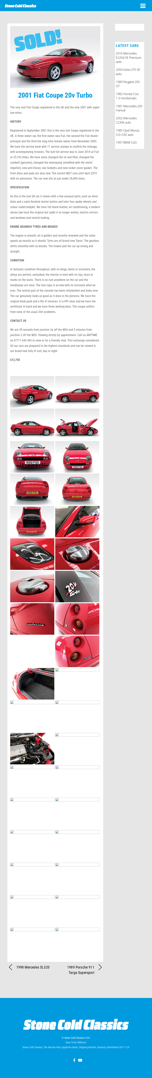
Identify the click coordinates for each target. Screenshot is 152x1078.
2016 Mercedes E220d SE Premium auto (128, 57)
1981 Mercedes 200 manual (129, 108)
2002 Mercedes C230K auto (126, 120)
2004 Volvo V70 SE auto (128, 72)
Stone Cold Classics (74, 1037)
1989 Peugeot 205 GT (128, 84)
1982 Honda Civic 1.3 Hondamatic (127, 96)
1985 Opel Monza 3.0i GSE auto (127, 132)
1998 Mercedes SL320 (32, 967)
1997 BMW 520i (126, 142)
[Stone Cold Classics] (20, 5)
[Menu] (143, 6)
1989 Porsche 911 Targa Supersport (80, 970)
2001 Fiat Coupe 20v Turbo (55, 95)
